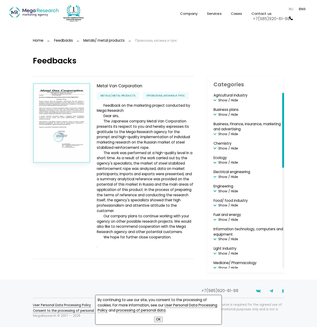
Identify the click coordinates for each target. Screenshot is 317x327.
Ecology (220, 157)
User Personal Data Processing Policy (62, 305)
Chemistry (222, 143)
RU (291, 8)
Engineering (223, 186)
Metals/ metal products (118, 95)
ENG (302, 8)
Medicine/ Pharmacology (235, 262)
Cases (236, 13)
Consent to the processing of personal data (68, 310)
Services (214, 13)
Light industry (224, 248)
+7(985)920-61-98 (271, 19)
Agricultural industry (230, 95)
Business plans (226, 109)
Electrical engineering (231, 171)
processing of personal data (140, 310)
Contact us (262, 13)
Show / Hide (228, 100)
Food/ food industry (230, 200)
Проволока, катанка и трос (165, 95)
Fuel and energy (227, 214)
